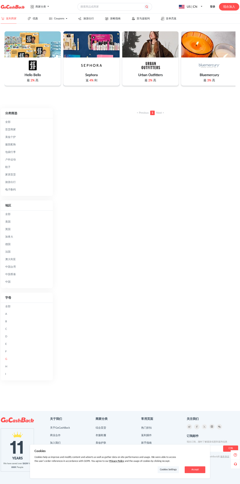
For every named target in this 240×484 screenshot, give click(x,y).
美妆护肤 (101, 443)
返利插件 (146, 435)
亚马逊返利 (143, 18)
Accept (195, 469)
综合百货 (101, 428)
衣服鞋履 (101, 435)
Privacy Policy (116, 461)
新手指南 (146, 443)
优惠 (35, 18)
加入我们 (55, 443)
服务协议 (224, 456)
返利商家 (11, 18)
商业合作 (55, 435)
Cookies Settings (168, 469)
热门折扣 (146, 428)
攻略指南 (115, 18)
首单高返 (171, 18)
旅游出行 (88, 18)
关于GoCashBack (60, 428)
